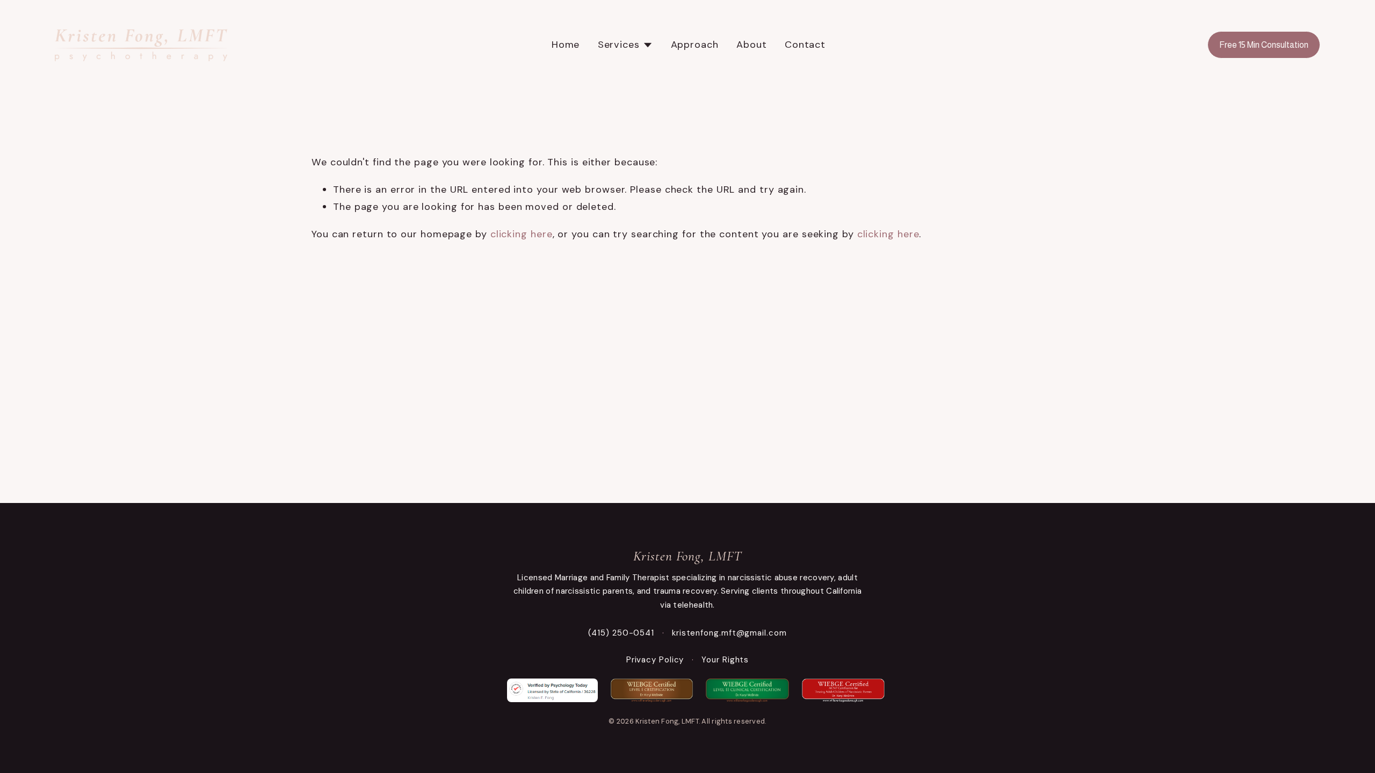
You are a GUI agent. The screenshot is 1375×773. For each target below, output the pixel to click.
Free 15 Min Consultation (1263, 44)
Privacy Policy (655, 659)
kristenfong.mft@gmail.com (729, 633)
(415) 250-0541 (621, 633)
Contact (805, 44)
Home (566, 44)
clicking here (521, 234)
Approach (695, 44)
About (751, 44)
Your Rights (725, 659)
